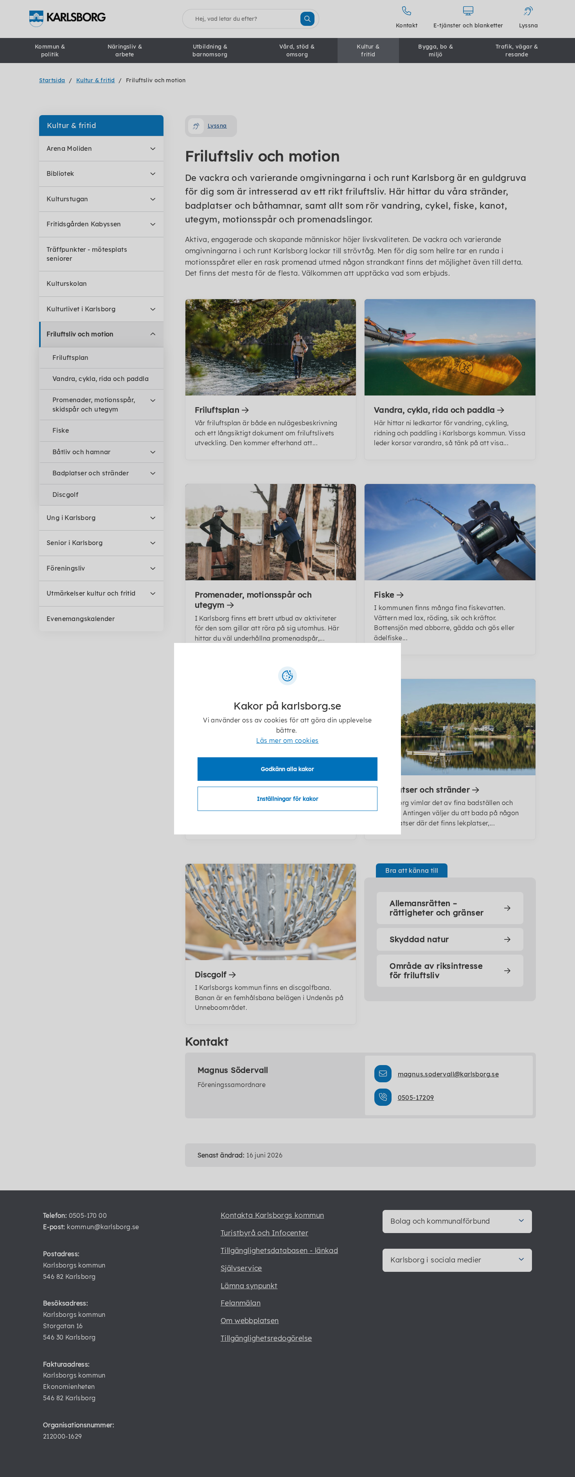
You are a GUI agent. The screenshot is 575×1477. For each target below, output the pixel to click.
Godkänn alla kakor (287, 769)
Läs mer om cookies (287, 740)
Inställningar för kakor (287, 798)
